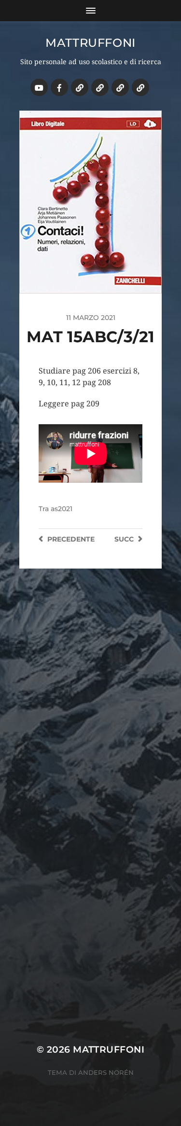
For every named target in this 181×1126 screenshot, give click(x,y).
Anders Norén (106, 1072)
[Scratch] (79, 87)
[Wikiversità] (100, 87)
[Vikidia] (120, 87)
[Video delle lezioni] (39, 87)
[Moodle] (140, 87)
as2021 (61, 508)
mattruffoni (90, 43)
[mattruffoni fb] (59, 87)
